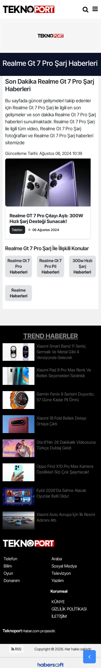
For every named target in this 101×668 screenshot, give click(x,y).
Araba (57, 558)
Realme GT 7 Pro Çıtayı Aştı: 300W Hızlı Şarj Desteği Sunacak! (46, 218)
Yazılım (58, 580)
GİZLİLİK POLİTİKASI (69, 609)
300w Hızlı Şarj (82, 266)
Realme (18, 293)
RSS (17, 649)
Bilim (8, 566)
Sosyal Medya (64, 566)
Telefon (10, 558)
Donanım (12, 580)
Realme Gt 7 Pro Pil (50, 266)
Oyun (8, 573)
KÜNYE (58, 601)
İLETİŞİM (59, 616)
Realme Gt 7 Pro (19, 266)
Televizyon (61, 573)
